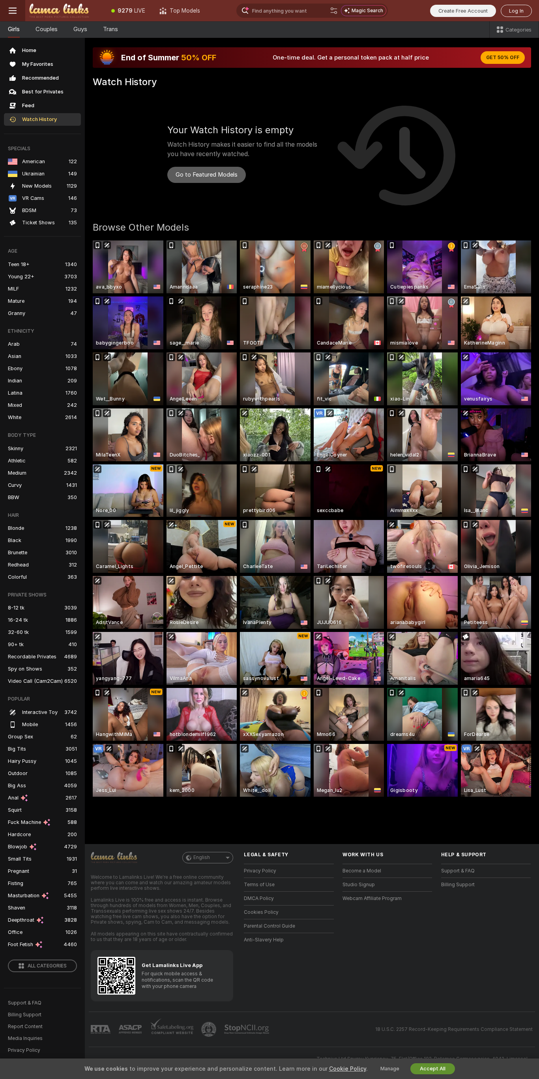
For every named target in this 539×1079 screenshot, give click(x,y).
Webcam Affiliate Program (372, 898)
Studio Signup (358, 884)
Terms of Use (259, 884)
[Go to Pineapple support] (209, 1029)
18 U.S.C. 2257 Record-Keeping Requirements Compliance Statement (454, 1029)
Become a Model (361, 871)
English (201, 857)
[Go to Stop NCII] (247, 1029)
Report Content (25, 1026)
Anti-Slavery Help (264, 940)
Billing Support (24, 1015)
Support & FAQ (24, 1003)
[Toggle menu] (12, 10)
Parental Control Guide (269, 926)
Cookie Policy (347, 1069)
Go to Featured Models (207, 174)
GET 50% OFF (502, 57)
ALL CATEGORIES (47, 966)
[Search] (333, 10)
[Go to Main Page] (64, 10)
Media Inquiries (25, 1038)
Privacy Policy (24, 1050)
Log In (516, 11)
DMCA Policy (259, 898)
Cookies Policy (261, 912)
